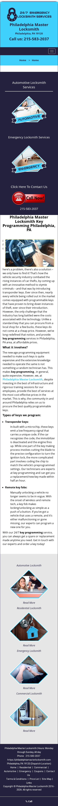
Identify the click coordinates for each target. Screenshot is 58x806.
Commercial (40, 767)
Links (29, 783)
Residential (25, 767)
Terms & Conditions (16, 779)
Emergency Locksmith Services (29, 137)
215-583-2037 (36, 38)
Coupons (38, 771)
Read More (29, 602)
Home (22, 60)
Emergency (25, 771)
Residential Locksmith (29, 608)
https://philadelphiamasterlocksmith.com (29, 759)
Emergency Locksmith (29, 651)
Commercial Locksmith (29, 693)
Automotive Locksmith (29, 565)
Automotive (10, 771)
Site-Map (46, 779)
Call (30, 801)
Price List (34, 779)
